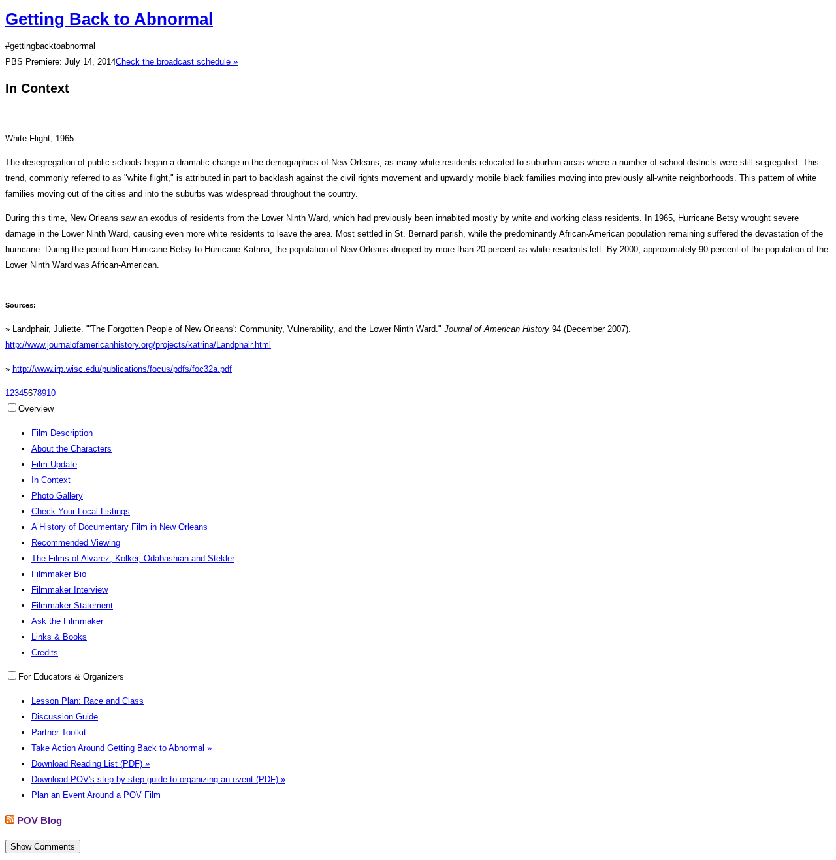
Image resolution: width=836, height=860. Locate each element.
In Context (51, 480)
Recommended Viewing (75, 543)
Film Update (54, 464)
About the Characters (71, 449)
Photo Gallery (57, 496)
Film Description (62, 433)
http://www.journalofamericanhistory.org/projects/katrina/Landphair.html (138, 345)
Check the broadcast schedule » (177, 62)
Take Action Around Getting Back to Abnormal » (121, 748)
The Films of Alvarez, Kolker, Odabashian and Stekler (132, 558)
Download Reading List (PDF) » (90, 764)
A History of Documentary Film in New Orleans (119, 527)
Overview (36, 409)
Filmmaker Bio (58, 574)
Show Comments (42, 847)
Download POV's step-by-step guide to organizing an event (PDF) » (158, 779)
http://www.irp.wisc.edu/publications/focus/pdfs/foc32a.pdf (122, 369)
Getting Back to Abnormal (109, 19)
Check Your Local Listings (80, 511)
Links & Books (59, 637)
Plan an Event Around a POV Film (96, 795)
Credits (44, 652)
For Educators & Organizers (71, 677)
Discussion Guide (64, 716)
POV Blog (39, 820)
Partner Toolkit (58, 732)
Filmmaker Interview (69, 590)
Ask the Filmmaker (67, 621)
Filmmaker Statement (72, 605)
